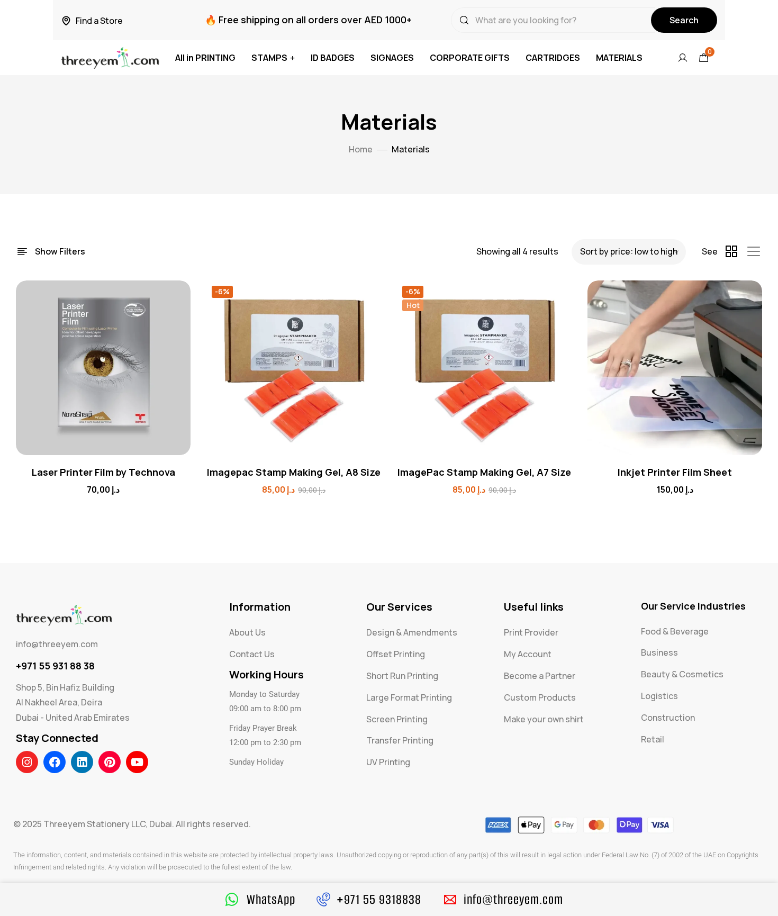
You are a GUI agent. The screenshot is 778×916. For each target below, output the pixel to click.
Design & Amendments (411, 632)
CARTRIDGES (553, 58)
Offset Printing (395, 654)
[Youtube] (137, 762)
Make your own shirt (544, 719)
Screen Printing (397, 719)
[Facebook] (54, 762)
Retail (652, 739)
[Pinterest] (109, 762)
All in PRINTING (205, 58)
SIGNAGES (392, 58)
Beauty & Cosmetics (682, 674)
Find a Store (99, 20)
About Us (247, 632)
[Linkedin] (82, 762)
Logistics (659, 696)
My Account (527, 654)
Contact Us (252, 654)
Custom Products (540, 697)
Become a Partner (539, 676)
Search (684, 20)
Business (659, 652)
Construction (668, 717)
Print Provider (531, 632)
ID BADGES (333, 58)
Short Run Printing (402, 676)
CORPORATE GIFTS (470, 58)
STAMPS (269, 58)
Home (361, 149)
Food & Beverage (675, 631)
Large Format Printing (409, 697)
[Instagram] (27, 762)
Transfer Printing (399, 740)
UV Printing (388, 762)
